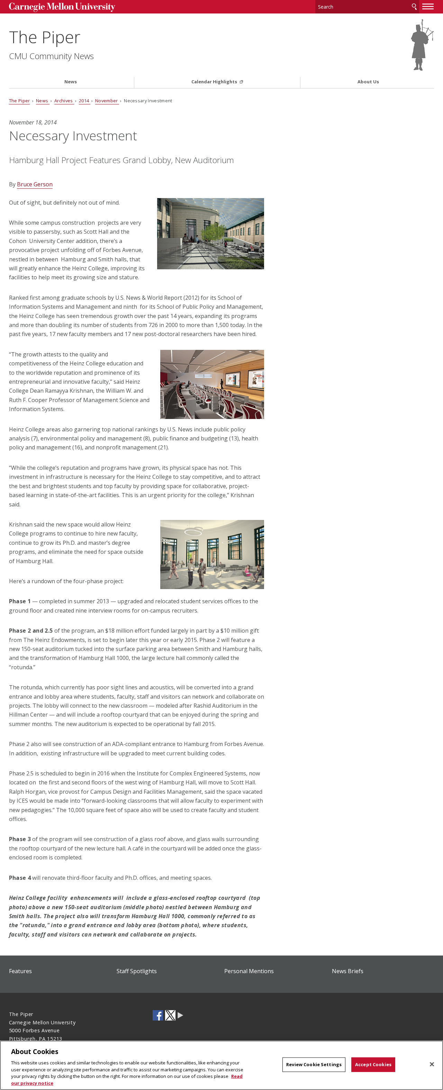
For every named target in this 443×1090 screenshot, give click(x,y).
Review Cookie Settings (314, 1064)
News (70, 82)
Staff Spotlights (137, 971)
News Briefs (347, 971)
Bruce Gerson (35, 184)
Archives (64, 100)
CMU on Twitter (170, 1015)
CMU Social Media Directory (180, 1015)
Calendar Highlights (214, 82)
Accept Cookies (373, 1064)
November (107, 100)
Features (20, 971)
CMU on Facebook (158, 1015)
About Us (368, 82)
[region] (221, 1065)
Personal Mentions (249, 971)
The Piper (44, 36)
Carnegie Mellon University (62, 7)
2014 (84, 100)
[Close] (432, 1064)
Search (414, 6)
